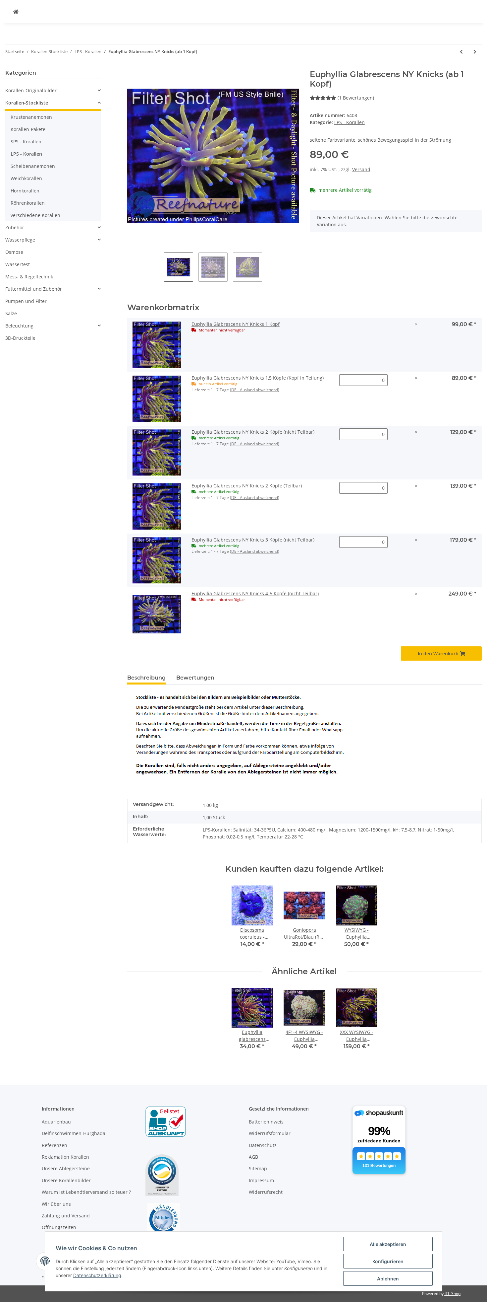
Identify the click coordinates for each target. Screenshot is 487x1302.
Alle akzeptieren (388, 1244)
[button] (53, 90)
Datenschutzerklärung (97, 1275)
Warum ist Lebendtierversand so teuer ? (86, 1192)
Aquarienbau (56, 1122)
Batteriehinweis (266, 1122)
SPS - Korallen (26, 141)
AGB (253, 1157)
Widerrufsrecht (266, 1192)
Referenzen (54, 1145)
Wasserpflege (20, 240)
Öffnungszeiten (59, 1227)
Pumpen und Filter (26, 301)
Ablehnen (388, 1278)
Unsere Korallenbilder (66, 1180)
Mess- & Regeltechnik (29, 276)
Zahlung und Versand (66, 1215)
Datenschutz (263, 1145)
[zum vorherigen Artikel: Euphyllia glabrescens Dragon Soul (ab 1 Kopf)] (461, 51)
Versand (361, 169)
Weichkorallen (26, 178)
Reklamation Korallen (65, 1157)
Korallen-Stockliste (26, 103)
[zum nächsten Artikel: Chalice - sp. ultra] (475, 51)
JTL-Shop (452, 1293)
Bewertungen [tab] (195, 678)
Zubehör (14, 227)
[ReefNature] (16, 11)
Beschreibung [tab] (146, 678)
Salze (11, 313)
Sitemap (258, 1168)
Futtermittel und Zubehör (33, 289)
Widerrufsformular (270, 1133)
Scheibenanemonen (33, 166)
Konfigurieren (388, 1261)
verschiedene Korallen (35, 215)
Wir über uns (56, 1204)
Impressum (261, 1180)
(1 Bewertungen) (356, 98)
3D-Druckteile (20, 338)
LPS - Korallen (349, 122)
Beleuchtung (19, 326)
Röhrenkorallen (28, 203)
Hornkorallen (25, 190)
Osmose (14, 252)
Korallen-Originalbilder (31, 90)
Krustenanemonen (31, 117)
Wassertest (17, 264)
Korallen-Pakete (28, 129)
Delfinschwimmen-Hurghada (73, 1133)
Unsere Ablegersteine (66, 1168)
